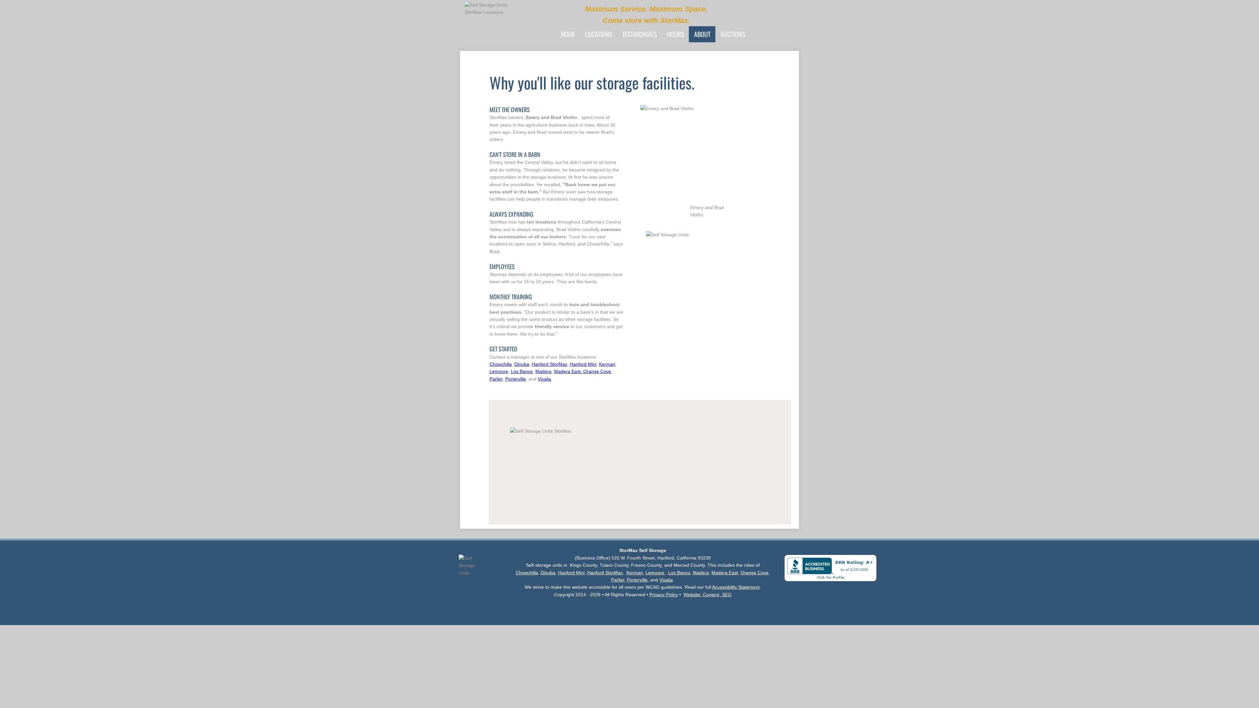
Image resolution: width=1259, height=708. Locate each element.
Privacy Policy (663, 594)
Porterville (515, 379)
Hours (675, 34)
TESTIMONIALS (639, 34)
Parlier (496, 379)
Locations (598, 34)
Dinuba (521, 364)
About (702, 34)
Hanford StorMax (549, 364)
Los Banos (522, 371)
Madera (543, 371)
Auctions (733, 34)
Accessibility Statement (736, 587)
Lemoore (499, 371)
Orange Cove (597, 371)
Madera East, (568, 371)
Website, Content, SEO (707, 594)
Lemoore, (656, 572)
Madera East (724, 572)
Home (568, 34)
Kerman (607, 364)
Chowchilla (501, 364)
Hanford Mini (583, 364)
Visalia (544, 379)
